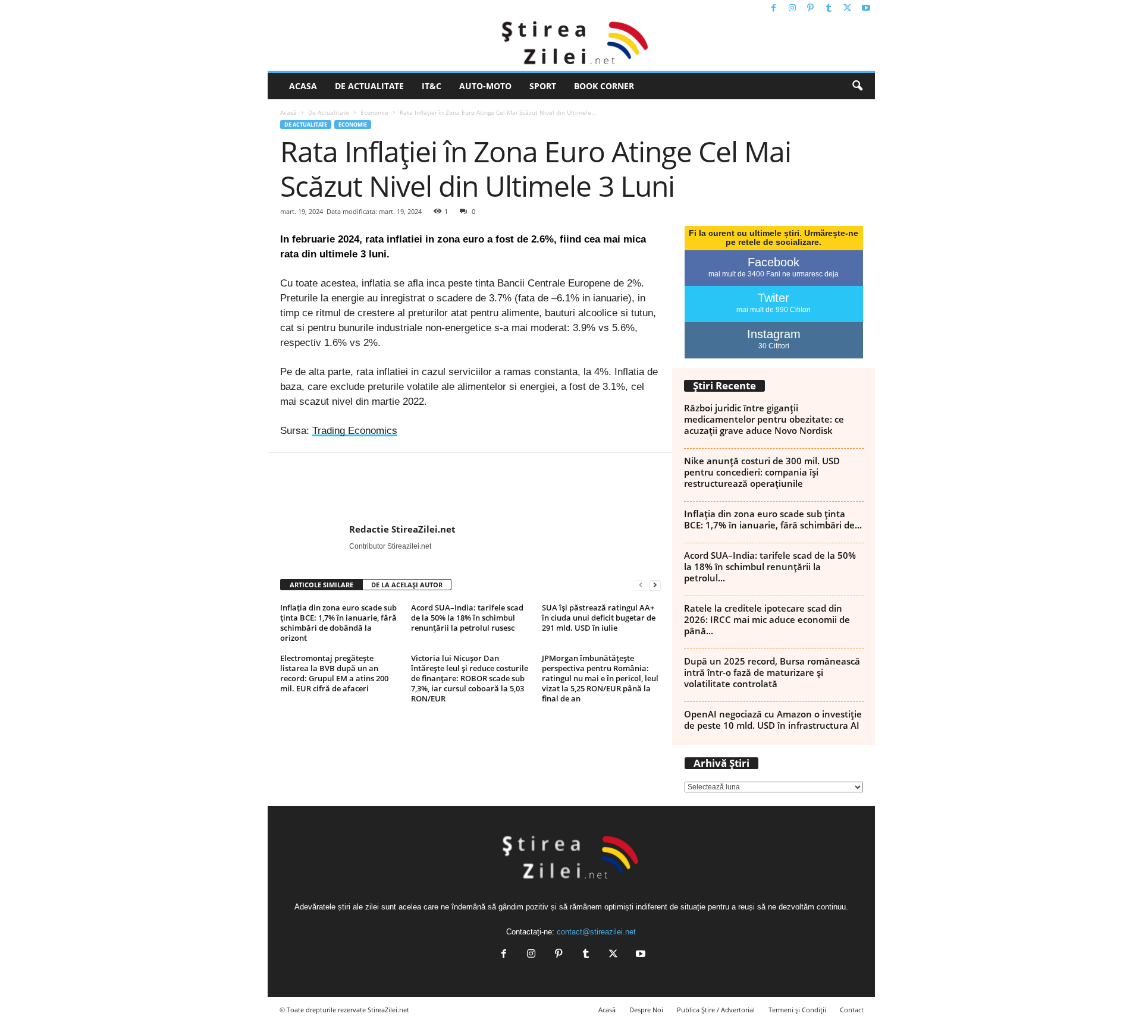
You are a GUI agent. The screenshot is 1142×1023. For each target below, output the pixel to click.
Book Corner (604, 86)
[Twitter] (847, 8)
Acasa (303, 86)
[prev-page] (641, 585)
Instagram (774, 334)
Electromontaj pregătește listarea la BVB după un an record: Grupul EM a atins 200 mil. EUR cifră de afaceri (334, 673)
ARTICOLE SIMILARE (321, 584)
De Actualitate (369, 86)
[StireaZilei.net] (571, 44)
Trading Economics (354, 430)
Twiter (773, 297)
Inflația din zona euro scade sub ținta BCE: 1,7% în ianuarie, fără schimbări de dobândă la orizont (338, 622)
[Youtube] (866, 8)
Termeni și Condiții (797, 1009)
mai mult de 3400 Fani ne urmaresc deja (773, 274)
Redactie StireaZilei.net (402, 529)
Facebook (773, 262)
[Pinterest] (811, 8)
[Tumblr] (829, 8)
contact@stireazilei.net (596, 931)
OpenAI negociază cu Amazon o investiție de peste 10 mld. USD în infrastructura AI (773, 719)
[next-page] (655, 585)
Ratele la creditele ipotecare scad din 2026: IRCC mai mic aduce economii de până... (767, 619)
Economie (374, 112)
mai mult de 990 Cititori (773, 310)
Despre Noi (646, 1009)
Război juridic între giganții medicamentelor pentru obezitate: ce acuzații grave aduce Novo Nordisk (764, 419)
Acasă (288, 112)
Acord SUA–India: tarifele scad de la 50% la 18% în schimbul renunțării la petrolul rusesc (467, 617)
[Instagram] (792, 8)
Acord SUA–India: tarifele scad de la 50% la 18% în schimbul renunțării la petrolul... (770, 566)
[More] (1059, 489)
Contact (852, 1009)
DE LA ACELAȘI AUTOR (407, 584)
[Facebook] (774, 8)
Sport (542, 86)
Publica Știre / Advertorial (716, 1009)
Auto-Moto (485, 86)
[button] (857, 86)
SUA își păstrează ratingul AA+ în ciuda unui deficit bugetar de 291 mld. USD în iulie (598, 617)
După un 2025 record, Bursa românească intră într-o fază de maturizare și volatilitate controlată (772, 672)
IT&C (431, 86)
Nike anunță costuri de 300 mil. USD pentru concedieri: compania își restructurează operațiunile (762, 472)
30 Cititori (773, 346)
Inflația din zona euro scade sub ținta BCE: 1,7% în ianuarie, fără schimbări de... (773, 519)
